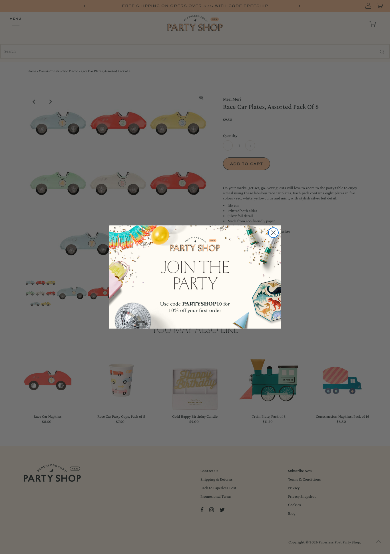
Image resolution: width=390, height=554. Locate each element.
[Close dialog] (273, 233)
